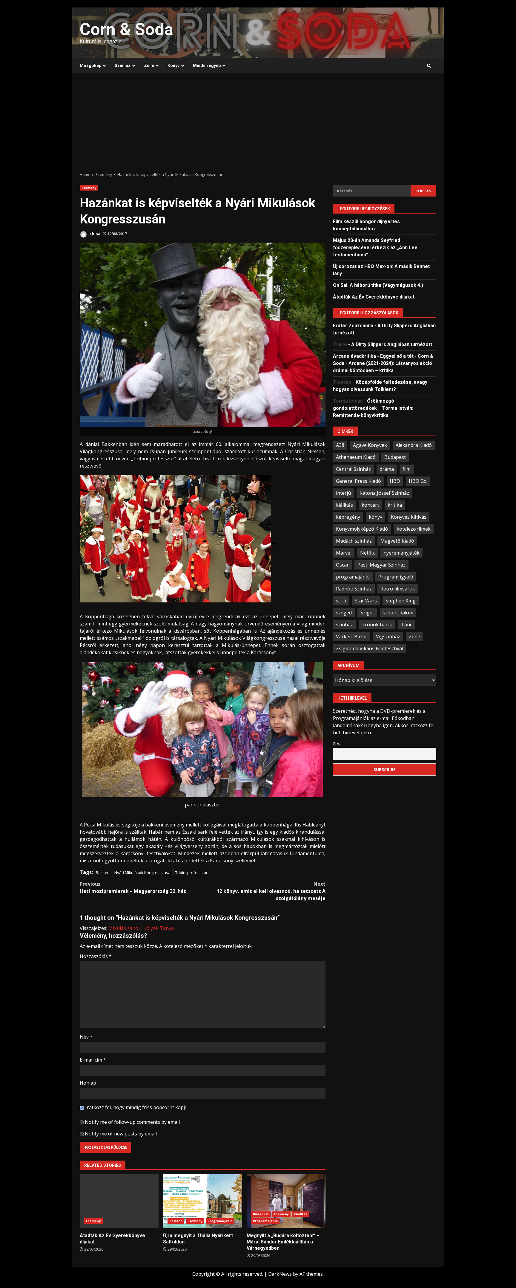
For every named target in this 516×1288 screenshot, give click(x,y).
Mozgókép (90, 65)
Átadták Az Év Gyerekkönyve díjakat (119, 1201)
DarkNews (280, 1274)
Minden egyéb (207, 65)
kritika (395, 504)
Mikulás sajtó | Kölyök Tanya (141, 928)
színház (344, 624)
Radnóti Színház (354, 588)
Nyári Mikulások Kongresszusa (142, 872)
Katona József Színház (384, 492)
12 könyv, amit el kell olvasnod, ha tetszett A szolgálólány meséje (271, 891)
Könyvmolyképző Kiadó (362, 528)
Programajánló (220, 1221)
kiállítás (344, 504)
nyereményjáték (401, 552)
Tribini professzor (191, 872)
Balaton (175, 1221)
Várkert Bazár (351, 636)
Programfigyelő (395, 576)
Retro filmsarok (397, 588)
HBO (395, 480)
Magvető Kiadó (397, 540)
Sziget (367, 612)
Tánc (406, 624)
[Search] (429, 65)
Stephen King (401, 600)
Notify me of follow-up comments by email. (133, 1122)
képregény (348, 516)
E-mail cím (93, 1059)
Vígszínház (388, 636)
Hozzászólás (96, 956)
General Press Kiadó (358, 480)
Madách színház (354, 540)
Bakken (103, 872)
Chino (94, 233)
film (407, 468)
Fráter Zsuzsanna (353, 325)
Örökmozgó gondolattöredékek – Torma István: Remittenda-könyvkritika (373, 408)
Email (338, 743)
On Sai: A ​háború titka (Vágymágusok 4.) (378, 285)
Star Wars (366, 600)
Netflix (367, 552)
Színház (122, 65)
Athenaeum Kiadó (356, 456)
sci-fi (341, 600)
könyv (375, 516)
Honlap (88, 1083)
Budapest (261, 1214)
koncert (370, 504)
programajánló (353, 576)
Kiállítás (300, 1214)
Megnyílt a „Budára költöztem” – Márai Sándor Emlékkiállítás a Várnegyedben (286, 1201)
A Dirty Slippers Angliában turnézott (391, 344)
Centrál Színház (353, 468)
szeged (344, 612)
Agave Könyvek (370, 444)
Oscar (342, 564)
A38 (340, 444)
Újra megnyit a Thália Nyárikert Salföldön (202, 1201)
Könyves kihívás (408, 516)
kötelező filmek (414, 528)
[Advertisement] (258, 122)
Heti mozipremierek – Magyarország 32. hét (133, 887)
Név (86, 1036)
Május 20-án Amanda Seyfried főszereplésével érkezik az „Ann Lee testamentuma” (375, 247)
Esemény (89, 188)
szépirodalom (398, 612)
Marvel (343, 552)
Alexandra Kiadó (414, 444)
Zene (149, 65)
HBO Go (418, 480)
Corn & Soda (126, 29)
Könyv (173, 65)
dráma (387, 468)
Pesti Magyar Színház (381, 564)
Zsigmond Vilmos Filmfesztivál (369, 648)
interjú (343, 492)
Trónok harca (377, 624)
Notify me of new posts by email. (121, 1133)
